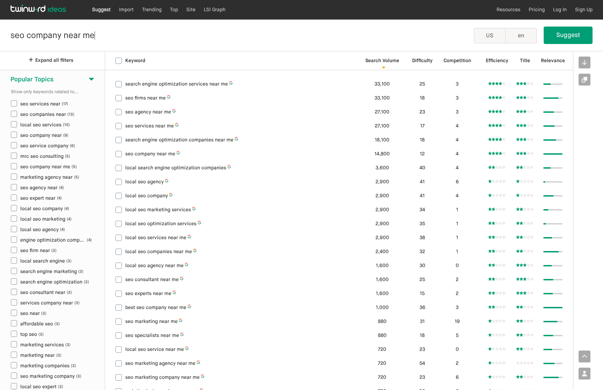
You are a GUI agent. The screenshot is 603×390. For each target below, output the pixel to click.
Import (126, 9)
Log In (560, 9)
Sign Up (584, 9)
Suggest (101, 9)
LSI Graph (214, 9)
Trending (152, 9)
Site (190, 9)
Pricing (537, 9)
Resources (508, 9)
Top (174, 9)
